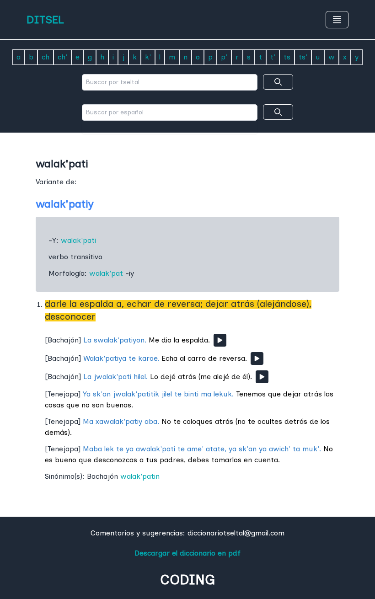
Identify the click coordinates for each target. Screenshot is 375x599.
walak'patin (140, 476)
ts (287, 57)
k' (148, 57)
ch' (62, 57)
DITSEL (45, 19)
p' (224, 57)
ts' (303, 57)
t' (272, 57)
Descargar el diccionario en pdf (187, 553)
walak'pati (78, 240)
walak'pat (106, 273)
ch (45, 57)
